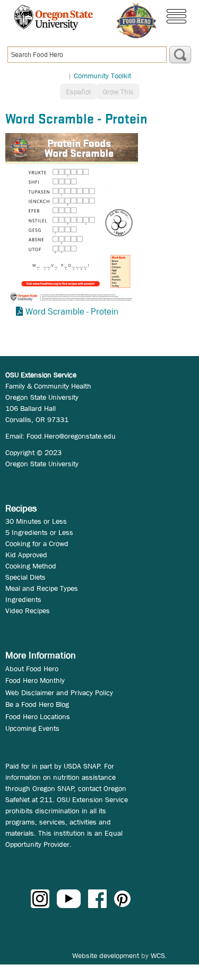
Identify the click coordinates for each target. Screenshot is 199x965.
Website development (105, 955)
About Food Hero (31, 668)
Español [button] (78, 91)
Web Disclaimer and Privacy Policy (59, 692)
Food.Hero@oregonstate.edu (71, 436)
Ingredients (23, 599)
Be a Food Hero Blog (37, 704)
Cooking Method (30, 566)
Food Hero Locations (37, 716)
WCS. (159, 955)
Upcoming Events (32, 728)
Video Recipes (27, 610)
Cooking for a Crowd (36, 543)
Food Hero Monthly (35, 680)
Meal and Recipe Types (41, 588)
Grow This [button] (118, 91)
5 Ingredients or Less (39, 532)
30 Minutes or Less (36, 521)
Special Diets (25, 577)
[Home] (136, 20)
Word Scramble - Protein (71, 311)
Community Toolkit (102, 75)
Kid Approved (26, 554)
